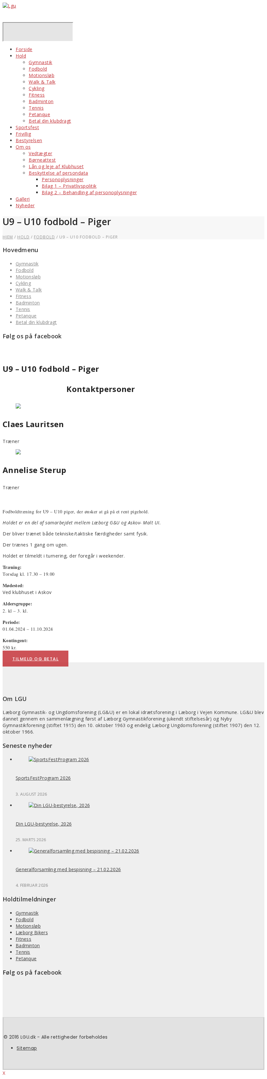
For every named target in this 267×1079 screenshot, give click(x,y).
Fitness (37, 95)
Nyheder (25, 205)
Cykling (37, 88)
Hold (21, 56)
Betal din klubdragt (50, 121)
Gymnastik (40, 62)
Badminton (41, 101)
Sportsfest (27, 127)
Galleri (23, 199)
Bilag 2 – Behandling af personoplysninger (89, 192)
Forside (24, 49)
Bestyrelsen (29, 140)
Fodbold (38, 69)
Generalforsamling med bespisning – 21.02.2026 (68, 869)
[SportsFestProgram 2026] (59, 759)
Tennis (36, 108)
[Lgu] (9, 6)
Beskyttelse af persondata (58, 173)
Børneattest (42, 160)
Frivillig (23, 134)
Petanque (39, 114)
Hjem (8, 237)
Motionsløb (41, 75)
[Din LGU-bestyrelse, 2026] (59, 805)
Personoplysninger (63, 179)
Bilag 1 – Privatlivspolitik (69, 186)
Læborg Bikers (32, 932)
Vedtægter (40, 153)
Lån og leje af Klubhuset (56, 166)
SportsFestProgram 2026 (43, 778)
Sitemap (27, 1048)
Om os (23, 147)
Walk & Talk (42, 82)
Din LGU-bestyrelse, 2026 (44, 824)
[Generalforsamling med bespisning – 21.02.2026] (84, 851)
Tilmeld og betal (35, 659)
